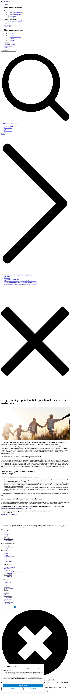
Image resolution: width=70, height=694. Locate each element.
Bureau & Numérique (15, 14)
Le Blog (6, 47)
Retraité (12, 35)
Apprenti (12, 38)
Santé (5, 532)
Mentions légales (8, 602)
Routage (12, 17)
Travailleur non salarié (16, 21)
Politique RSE (8, 575)
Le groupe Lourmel (9, 44)
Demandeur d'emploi (15, 37)
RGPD (6, 600)
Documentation (8, 540)
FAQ (5, 594)
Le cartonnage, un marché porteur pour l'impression (18, 275)
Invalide (12, 40)
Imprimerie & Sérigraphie (16, 12)
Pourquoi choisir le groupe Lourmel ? (14, 572)
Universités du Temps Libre (11, 279)
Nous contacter (8, 576)
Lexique (6, 593)
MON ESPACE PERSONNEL (9, 123)
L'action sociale (8, 570)
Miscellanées (7, 276)
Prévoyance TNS (8, 548)
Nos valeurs (7, 568)
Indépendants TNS (9, 25)
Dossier (3, 134)
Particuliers (7, 26)
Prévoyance (7, 534)
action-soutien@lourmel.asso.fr (9, 514)
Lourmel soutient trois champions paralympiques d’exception (20, 284)
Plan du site (7, 603)
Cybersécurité (8, 582)
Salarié (11, 33)
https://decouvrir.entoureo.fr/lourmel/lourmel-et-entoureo (16, 508)
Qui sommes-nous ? (9, 567)
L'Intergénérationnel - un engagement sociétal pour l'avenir (20, 281)
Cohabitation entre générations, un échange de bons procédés (20, 282)
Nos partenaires (8, 573)
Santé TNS (7, 546)
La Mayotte (7, 278)
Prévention (7, 537)
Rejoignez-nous (8, 46)
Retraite (6, 536)
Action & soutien (8, 539)
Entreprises (7, 4)
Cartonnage (13, 16)
